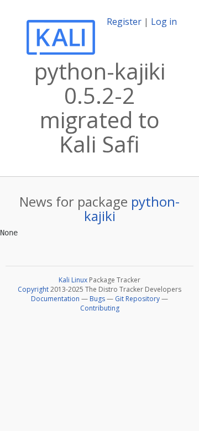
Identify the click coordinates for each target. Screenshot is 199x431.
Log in (164, 21)
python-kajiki (132, 208)
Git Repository (137, 298)
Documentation (55, 298)
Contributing (99, 308)
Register (124, 21)
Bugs (97, 298)
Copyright (33, 289)
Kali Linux (73, 280)
